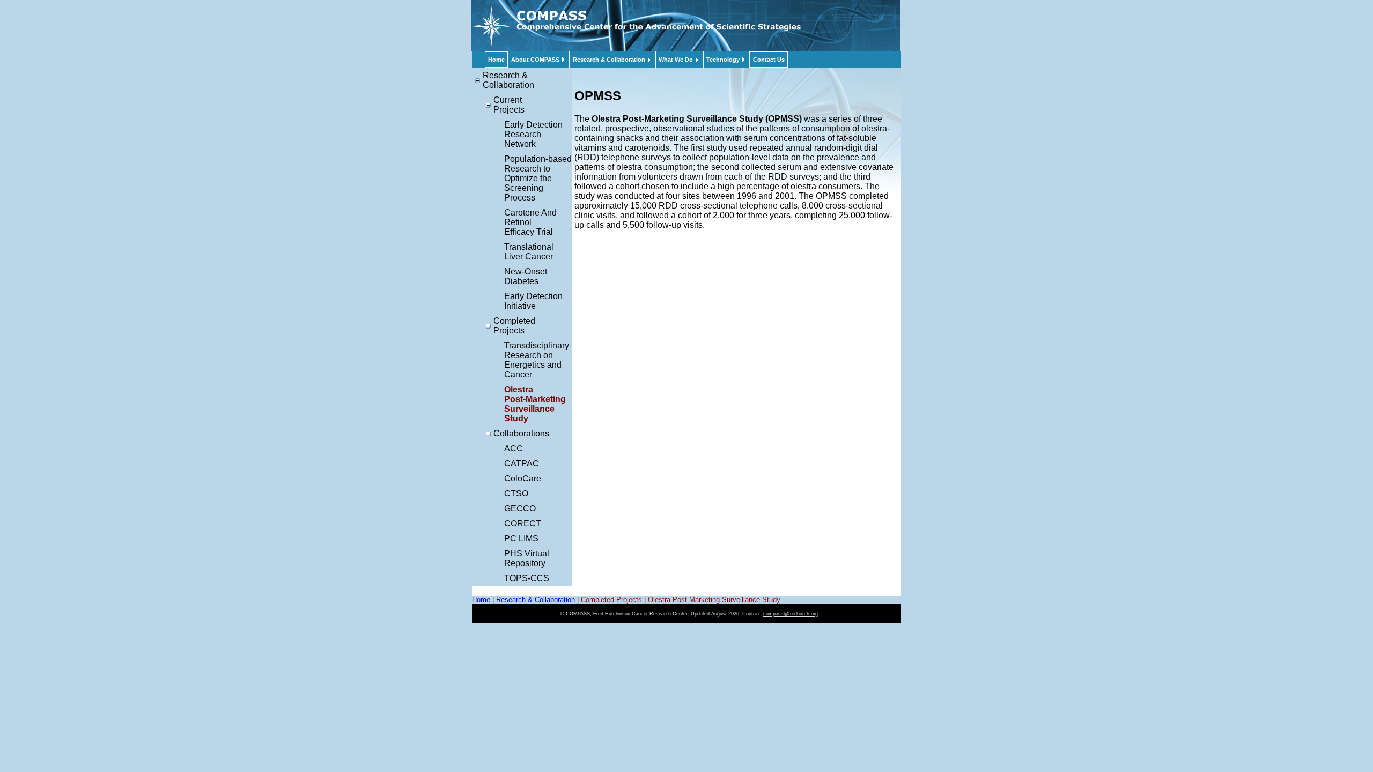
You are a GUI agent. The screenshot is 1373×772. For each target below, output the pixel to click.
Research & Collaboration (609, 59)
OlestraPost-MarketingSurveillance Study (535, 404)
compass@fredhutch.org (790, 614)
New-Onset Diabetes (525, 276)
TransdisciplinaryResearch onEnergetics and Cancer (536, 360)
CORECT (522, 523)
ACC (513, 448)
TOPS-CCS (526, 578)
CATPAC (521, 463)
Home (496, 59)
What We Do (676, 59)
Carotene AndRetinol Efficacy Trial (530, 222)
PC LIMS (521, 538)
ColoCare (522, 478)
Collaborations (521, 433)
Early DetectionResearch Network (533, 134)
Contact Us (769, 59)
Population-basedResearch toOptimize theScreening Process (538, 178)
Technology (723, 59)
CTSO (516, 493)
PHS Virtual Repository (526, 558)
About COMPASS (535, 59)
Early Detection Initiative (533, 301)
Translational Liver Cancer (528, 251)
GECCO (520, 508)
